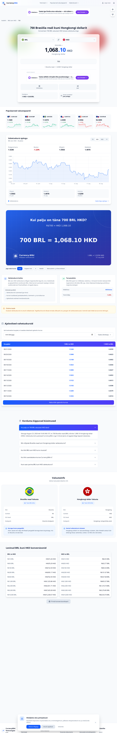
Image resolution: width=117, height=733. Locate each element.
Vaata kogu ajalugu (101, 201)
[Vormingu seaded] (113, 9)
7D (93, 139)
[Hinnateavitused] (114, 3)
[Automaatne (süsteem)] (113, 14)
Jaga (19, 268)
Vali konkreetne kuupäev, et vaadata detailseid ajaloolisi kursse (23, 330)
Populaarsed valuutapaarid (58, 3)
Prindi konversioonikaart (59, 601)
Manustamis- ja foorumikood (56, 268)
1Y (106, 139)
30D (97, 139)
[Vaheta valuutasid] (58, 40)
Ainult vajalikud (48, 727)
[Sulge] (95, 722)
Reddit (41, 268)
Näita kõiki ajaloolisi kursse (58, 402)
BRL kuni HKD (12, 20)
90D (102, 139)
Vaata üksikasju (103, 335)
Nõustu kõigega (33, 727)
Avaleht (3, 20)
